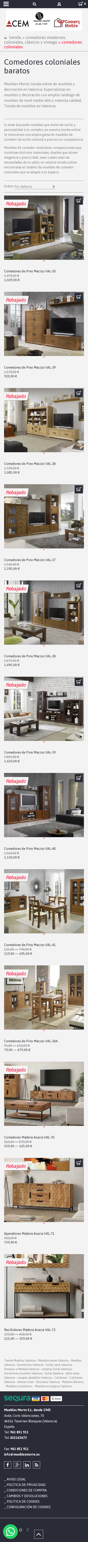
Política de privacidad (26, 1485)
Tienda (15, 37)
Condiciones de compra (27, 1490)
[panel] (20, 1529)
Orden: (18, 186)
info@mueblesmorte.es (22, 1454)
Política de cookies (23, 1501)
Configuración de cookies (29, 1507)
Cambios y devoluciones (27, 1496)
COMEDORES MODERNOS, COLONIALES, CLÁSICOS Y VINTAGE (35, 39)
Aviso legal (16, 1479)
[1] (79, 201)
